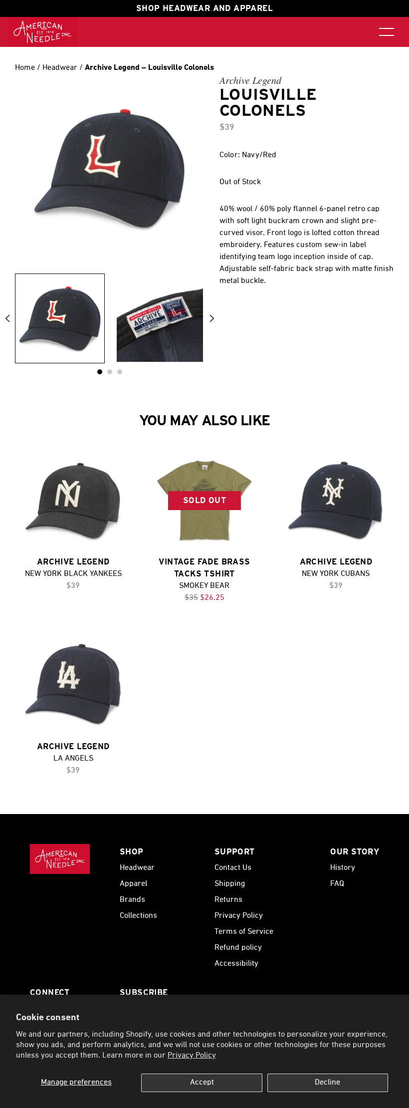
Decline (327, 1083)
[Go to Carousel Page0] (99, 371)
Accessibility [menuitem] (236, 964)
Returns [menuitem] (228, 900)
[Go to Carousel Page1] (109, 371)
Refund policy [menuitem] (238, 948)
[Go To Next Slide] (211, 318)
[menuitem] (42, 31)
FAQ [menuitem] (337, 884)
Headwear (60, 68)
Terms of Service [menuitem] (243, 932)
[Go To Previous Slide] (7, 318)
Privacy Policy (192, 1056)
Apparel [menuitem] (133, 884)
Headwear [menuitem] (137, 868)
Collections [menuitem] (138, 916)
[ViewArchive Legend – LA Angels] (73, 684)
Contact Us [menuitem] (232, 868)
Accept (202, 1083)
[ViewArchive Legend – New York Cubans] (336, 500)
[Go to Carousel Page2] (119, 371)
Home (25, 68)
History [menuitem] (342, 868)
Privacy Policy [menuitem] (238, 916)
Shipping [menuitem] (229, 884)
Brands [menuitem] (132, 900)
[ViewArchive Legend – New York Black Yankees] (73, 500)
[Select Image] (60, 318)
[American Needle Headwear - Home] (60, 859)
